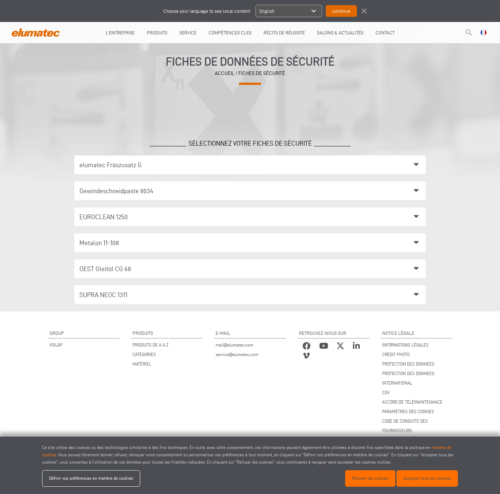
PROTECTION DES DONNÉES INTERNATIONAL (408, 378)
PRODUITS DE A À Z (150, 345)
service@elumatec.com (237, 354)
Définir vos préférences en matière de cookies (91, 478)
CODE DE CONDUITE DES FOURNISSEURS (405, 426)
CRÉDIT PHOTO (396, 354)
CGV (385, 392)
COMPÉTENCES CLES (230, 32)
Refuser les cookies (370, 478)
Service (188, 32)
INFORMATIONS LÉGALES (405, 345)
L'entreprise (120, 32)
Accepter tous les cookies (427, 478)
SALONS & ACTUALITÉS (340, 32)
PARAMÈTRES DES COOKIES (408, 411)
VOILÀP (56, 345)
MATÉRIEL (142, 364)
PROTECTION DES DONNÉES (408, 364)
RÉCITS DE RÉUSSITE (284, 32)
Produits (157, 32)
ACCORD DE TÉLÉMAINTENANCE (412, 402)
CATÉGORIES (144, 354)
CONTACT (385, 32)
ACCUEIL (224, 73)
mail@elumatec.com (234, 345)
